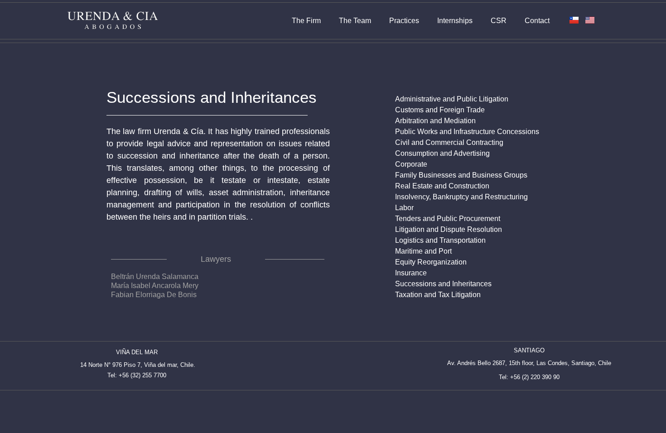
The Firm (306, 20)
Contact (537, 20)
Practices (404, 20)
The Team (355, 20)
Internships (455, 20)
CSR (499, 20)
